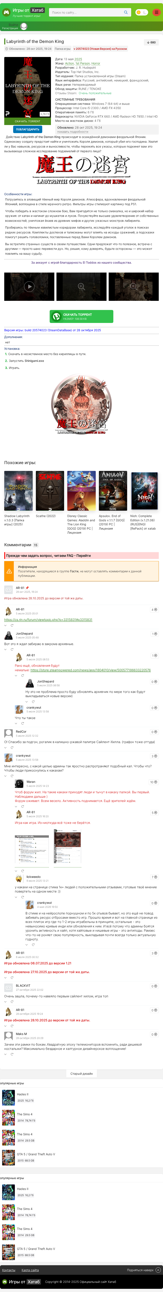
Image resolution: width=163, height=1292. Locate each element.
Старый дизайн (81, 1073)
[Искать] (126, 12)
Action (69, 63)
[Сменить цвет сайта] (141, 12)
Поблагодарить (27, 129)
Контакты (8, 1270)
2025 (78, 59)
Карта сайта (30, 1270)
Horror (95, 63)
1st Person (83, 63)
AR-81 (20, 588)
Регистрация (10, 28)
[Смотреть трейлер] (29, 287)
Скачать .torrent (27, 121)
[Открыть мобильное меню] (156, 12)
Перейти (83, 555)
